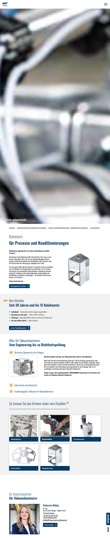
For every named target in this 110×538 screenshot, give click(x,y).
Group (108, 529)
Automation (108, 518)
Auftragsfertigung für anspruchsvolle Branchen (31, 228)
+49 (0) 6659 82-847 (50, 517)
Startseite (12, 228)
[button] (105, 4)
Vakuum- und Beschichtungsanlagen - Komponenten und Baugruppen (68, 228)
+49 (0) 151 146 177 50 (50, 515)
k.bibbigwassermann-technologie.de (55, 520)
